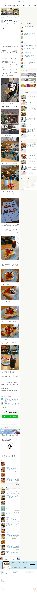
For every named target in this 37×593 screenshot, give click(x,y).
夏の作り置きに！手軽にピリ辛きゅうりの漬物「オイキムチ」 (30, 63)
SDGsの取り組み (3, 589)
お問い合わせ (2, 581)
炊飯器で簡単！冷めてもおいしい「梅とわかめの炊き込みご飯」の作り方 (29, 60)
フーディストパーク (15, 574)
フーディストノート (15, 573)
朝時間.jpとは (2, 572)
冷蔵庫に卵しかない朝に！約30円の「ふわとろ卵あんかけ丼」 (30, 34)
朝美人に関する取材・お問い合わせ (5, 578)
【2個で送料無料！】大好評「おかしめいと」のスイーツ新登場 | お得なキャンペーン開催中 (30, 38)
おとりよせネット (15, 572)
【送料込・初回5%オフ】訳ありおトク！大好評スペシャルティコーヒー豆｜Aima (30, 42)
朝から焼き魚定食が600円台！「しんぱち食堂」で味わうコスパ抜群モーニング (30, 30)
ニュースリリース (3, 588)
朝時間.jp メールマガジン (4, 573)
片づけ (23, 188)
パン (26, 186)
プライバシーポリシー (4, 579)
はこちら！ (4, 457)
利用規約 (2, 580)
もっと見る (17, 484)
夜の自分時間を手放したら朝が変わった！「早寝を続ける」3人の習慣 (29, 49)
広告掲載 (2, 587)
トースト (23, 186)
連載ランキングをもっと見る (32, 89)
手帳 (29, 186)
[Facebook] (1, 408)
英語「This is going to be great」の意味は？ (30, 46)
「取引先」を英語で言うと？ (28, 52)
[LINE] (5, 408)
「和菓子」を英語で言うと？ (28, 26)
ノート (33, 186)
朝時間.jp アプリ (3, 574)
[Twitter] (3, 408)
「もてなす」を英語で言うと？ (28, 65)
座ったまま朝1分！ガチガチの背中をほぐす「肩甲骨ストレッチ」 (30, 56)
